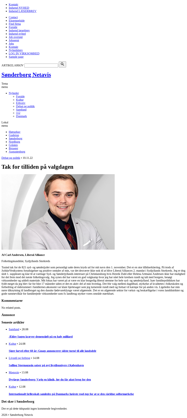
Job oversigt (16, 37)
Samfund (21, 109)
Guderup (14, 135)
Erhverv (20, 103)
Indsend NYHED (19, 7)
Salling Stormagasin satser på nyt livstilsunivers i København (46, 365)
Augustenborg (17, 151)
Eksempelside (17, 20)
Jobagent (14, 40)
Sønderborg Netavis (26, 74)
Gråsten (13, 145)
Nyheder (14, 93)
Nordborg (14, 141)
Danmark (21, 116)
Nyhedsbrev (16, 50)
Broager (13, 148)
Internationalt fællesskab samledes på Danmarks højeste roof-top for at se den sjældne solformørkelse (71, 394)
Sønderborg (15, 138)
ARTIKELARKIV (12, 65)
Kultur (20, 99)
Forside (13, 27)
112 (18, 112)
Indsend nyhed (17, 33)
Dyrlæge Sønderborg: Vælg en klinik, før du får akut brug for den (50, 379)
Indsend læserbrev (19, 30)
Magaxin (14, 372)
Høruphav (14, 131)
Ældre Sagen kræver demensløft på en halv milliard (41, 336)
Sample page (16, 56)
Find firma (15, 23)
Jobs (11, 43)
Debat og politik (25, 106)
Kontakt (13, 4)
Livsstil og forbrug (19, 358)
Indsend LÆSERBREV (23, 11)
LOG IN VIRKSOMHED (24, 53)
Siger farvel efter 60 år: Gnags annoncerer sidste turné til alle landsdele (52, 350)
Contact (13, 17)
